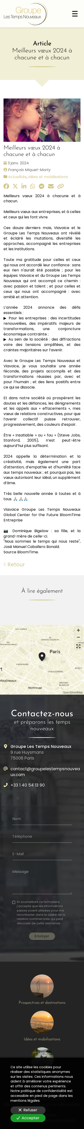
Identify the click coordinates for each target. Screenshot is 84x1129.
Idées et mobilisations (48, 176)
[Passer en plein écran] (78, 646)
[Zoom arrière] (78, 637)
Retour (15, 564)
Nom (16, 818)
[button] (42, 656)
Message (20, 871)
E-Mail (18, 854)
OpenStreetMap (73, 692)
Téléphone (22, 836)
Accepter (30, 1118)
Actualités (17, 176)
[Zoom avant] (78, 630)
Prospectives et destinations (42, 1003)
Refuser (30, 1110)
